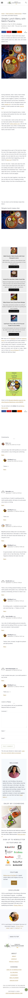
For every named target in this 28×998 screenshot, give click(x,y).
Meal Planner (14, 977)
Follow (14, 882)
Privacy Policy (19, 926)
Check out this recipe (14, 266)
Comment (4, 711)
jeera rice (8, 160)
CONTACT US (18, 928)
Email (3, 738)
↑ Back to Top (14, 936)
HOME (8, 928)
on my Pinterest (15, 350)
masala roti (7, 104)
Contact (14, 959)
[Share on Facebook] (3, 32)
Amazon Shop (14, 980)
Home (2, 13)
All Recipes (14, 972)
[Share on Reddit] (19, 32)
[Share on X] (14, 32)
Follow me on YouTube (9, 875)
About (14, 956)
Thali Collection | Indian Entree (13, 13)
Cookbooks (14, 975)
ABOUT (12, 928)
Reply (2, 455)
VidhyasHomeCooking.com (14, 993)
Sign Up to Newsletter (14, 969)
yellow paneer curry (15, 123)
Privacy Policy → (18, 905)
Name (3, 731)
